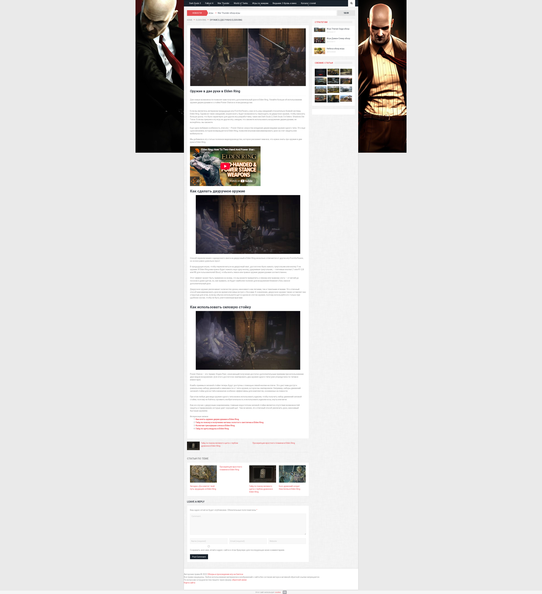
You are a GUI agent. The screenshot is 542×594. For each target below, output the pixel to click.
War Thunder (223, 3)
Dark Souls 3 (195, 3)
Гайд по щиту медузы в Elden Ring (212, 428)
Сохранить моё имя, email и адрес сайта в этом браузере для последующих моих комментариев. (237, 550)
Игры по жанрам (260, 3)
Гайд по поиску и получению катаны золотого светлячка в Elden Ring (230, 422)
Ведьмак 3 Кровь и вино (285, 3)
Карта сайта (189, 583)
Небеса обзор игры (335, 48)
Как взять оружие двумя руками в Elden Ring (217, 419)
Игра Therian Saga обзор (338, 29)
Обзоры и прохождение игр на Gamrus (225, 574)
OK (285, 592)
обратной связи (239, 580)
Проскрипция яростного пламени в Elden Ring (274, 443)
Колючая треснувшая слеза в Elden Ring (215, 425)
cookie (278, 592)
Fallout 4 (209, 3)
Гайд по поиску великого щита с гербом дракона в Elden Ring (261, 489)
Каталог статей (308, 3)
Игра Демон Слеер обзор (338, 38)
